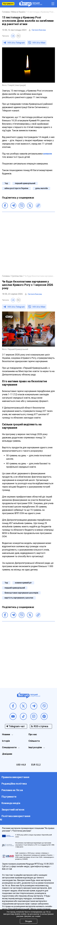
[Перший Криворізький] (30, 4)
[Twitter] (30, 205)
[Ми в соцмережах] (13, 706)
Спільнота (34, 741)
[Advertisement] (28, 243)
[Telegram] (13, 205)
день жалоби (41, 188)
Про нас (32, 734)
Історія (6, 741)
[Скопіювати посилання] (38, 205)
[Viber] (21, 205)
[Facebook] (5, 205)
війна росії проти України (16, 188)
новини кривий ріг (23, 583)
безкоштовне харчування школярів (21, 593)
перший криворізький (25, 183)
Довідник (7, 754)
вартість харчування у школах (19, 598)
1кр (6, 183)
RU (18, 36)
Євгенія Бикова (39, 30)
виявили (47, 153)
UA (13, 36)
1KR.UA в (16, 43)
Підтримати (8, 4)
